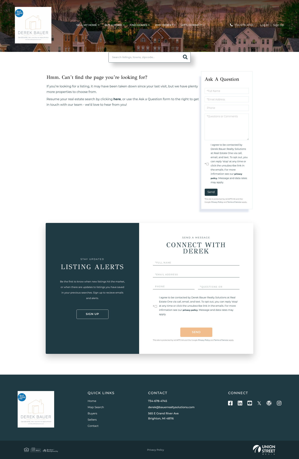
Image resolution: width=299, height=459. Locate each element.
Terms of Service (234, 202)
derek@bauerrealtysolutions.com (171, 407)
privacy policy (190, 310)
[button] (185, 57)
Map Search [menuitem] (96, 407)
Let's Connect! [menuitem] (191, 25)
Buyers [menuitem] (92, 413)
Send (211, 192)
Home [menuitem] (92, 401)
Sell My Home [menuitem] (86, 25)
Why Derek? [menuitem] (164, 25)
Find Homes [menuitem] (138, 25)
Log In (264, 25)
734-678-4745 (243, 25)
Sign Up (278, 25)
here (117, 99)
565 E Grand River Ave (163, 416)
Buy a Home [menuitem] (113, 25)
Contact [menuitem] (93, 426)
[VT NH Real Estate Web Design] (264, 450)
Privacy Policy (217, 202)
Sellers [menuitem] (92, 419)
